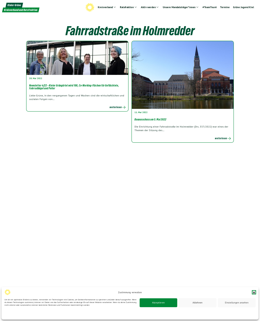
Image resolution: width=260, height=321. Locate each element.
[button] (253, 292)
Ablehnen (198, 302)
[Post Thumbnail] (77, 58)
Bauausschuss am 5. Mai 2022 (150, 119)
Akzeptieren (158, 302)
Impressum (49, 313)
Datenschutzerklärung (14, 313)
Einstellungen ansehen (237, 302)
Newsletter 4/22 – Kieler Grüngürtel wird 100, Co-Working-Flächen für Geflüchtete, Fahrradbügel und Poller (74, 87)
